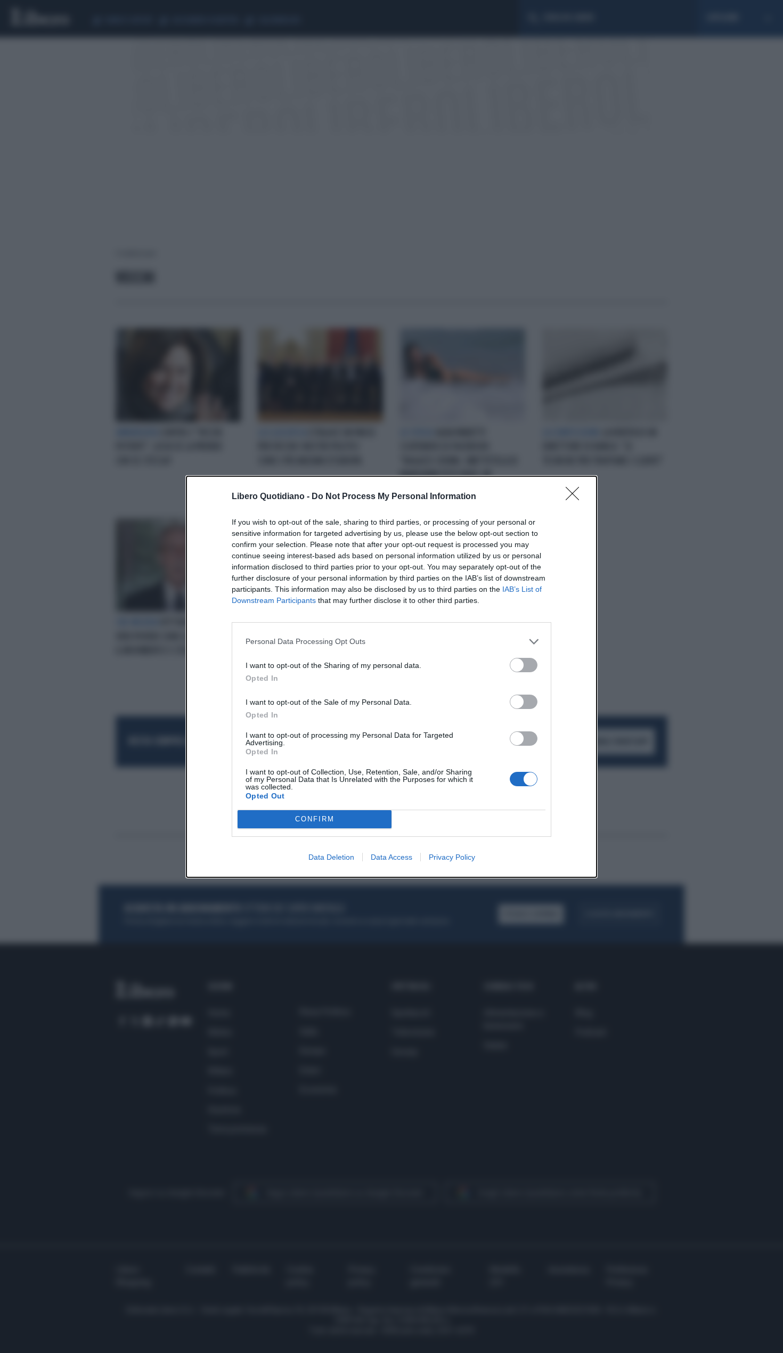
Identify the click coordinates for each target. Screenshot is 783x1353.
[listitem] (391, 641)
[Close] (576, 497)
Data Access (391, 857)
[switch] (523, 665)
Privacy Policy (452, 857)
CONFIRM (315, 819)
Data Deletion (331, 857)
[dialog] (391, 676)
